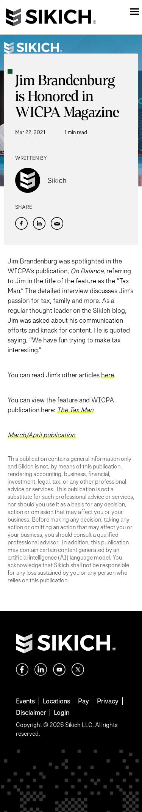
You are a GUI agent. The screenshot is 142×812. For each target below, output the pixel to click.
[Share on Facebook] (21, 223)
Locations (56, 701)
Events (25, 701)
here (107, 375)
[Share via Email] (57, 223)
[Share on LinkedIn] (39, 223)
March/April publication (42, 435)
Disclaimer (31, 712)
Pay (83, 701)
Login (61, 712)
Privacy (108, 701)
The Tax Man (75, 410)
